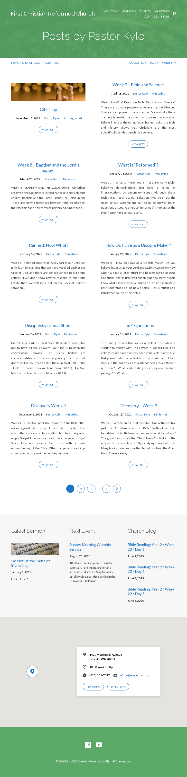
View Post (48, 129)
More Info (93, 686)
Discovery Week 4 (48, 405)
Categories (136, 62)
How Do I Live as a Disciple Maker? (138, 245)
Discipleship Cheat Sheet (48, 325)
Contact (150, 16)
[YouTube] (99, 745)
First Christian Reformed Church (53, 13)
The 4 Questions (138, 325)
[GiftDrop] (48, 98)
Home (15, 62)
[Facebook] (88, 745)
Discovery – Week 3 (138, 405)
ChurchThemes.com (118, 761)
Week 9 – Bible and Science (138, 84)
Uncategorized (72, 118)
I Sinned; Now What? (48, 245)
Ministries (161, 11)
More (165, 16)
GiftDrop (48, 109)
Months (167, 62)
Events (145, 11)
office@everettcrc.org (134, 675)
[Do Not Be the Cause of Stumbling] (35, 552)
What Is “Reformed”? (138, 165)
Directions (118, 686)
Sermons (129, 11)
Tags (153, 62)
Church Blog (31, 62)
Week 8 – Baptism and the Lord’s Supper (48, 167)
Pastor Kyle (51, 62)
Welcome (111, 11)
